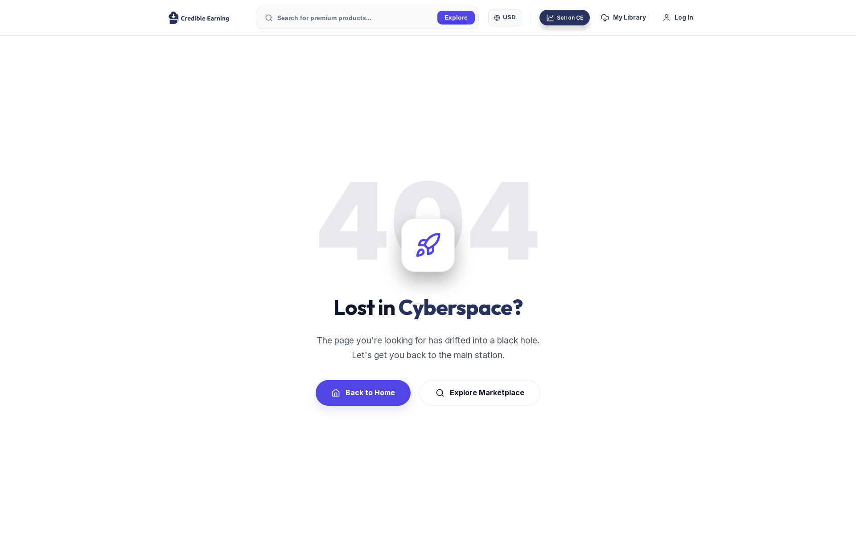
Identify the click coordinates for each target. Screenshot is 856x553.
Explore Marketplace (487, 392)
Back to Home (370, 392)
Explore (456, 17)
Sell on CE (570, 17)
